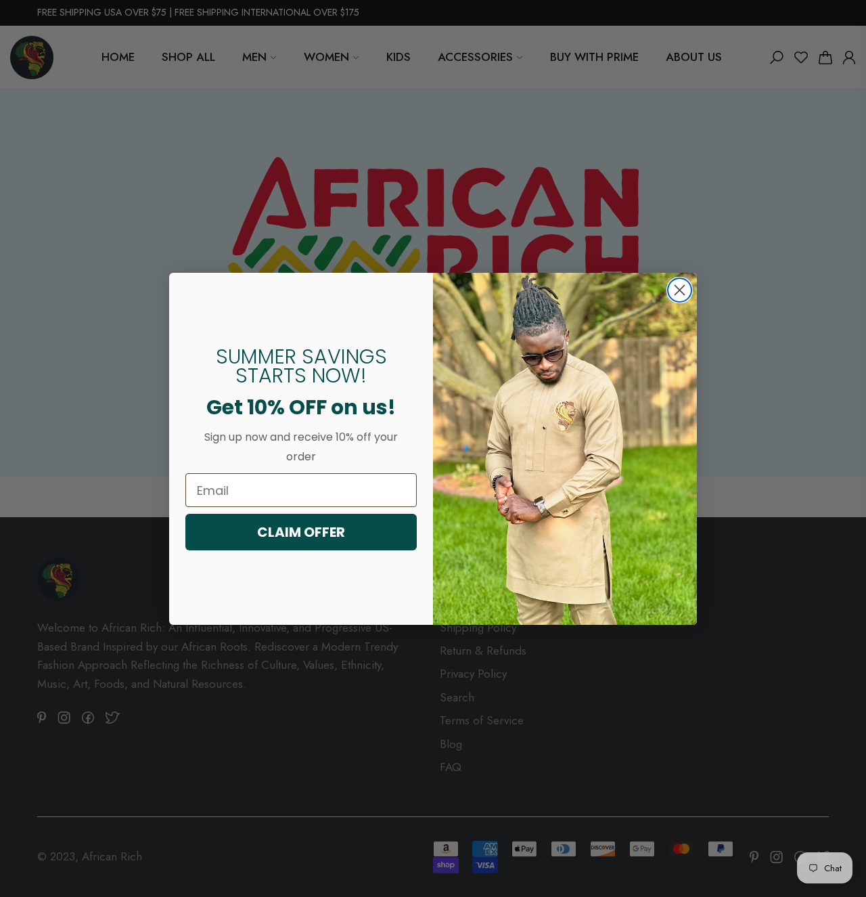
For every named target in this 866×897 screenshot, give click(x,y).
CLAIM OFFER (301, 532)
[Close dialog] (679, 290)
